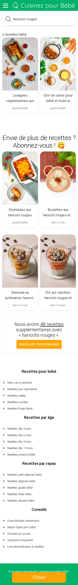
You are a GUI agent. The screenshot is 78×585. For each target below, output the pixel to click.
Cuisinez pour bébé (44, 5)
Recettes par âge (39, 417)
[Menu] (5, 5)
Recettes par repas (39, 463)
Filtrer (39, 577)
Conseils (39, 509)
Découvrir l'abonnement (39, 344)
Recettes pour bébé (39, 371)
